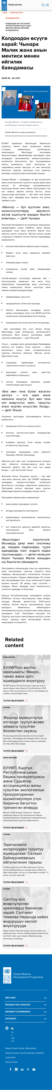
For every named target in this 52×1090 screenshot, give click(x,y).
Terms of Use (11, 1062)
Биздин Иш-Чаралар (17, 1004)
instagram (16, 1069)
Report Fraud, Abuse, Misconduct (20, 1048)
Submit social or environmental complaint (24, 1052)
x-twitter (28, 1069)
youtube (34, 1069)
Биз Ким (10, 997)
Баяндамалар (12, 18)
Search (43, 5)
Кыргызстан (15, 4)
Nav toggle (47, 5)
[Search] (12, 1035)
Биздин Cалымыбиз (17, 1011)
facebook (10, 1069)
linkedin (22, 1069)
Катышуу (10, 1018)
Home (4, 13)
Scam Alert (10, 1057)
